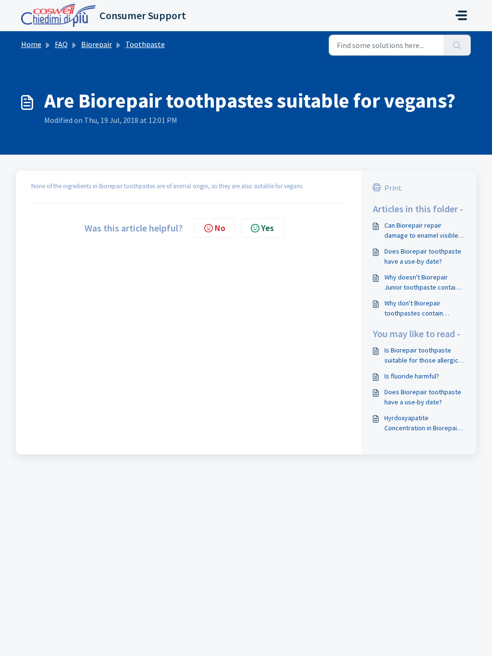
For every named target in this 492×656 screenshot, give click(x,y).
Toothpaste (145, 44)
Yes (267, 227)
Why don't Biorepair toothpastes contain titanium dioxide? (413, 308)
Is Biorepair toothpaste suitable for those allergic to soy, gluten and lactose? (423, 355)
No (220, 227)
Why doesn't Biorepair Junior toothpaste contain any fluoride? (421, 282)
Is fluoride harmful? (411, 376)
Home (31, 44)
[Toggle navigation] (461, 15)
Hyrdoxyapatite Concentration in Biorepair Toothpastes (421, 423)
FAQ (61, 44)
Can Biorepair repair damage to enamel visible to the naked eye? (421, 231)
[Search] (457, 45)
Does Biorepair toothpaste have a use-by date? (422, 256)
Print (393, 188)
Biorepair (96, 44)
